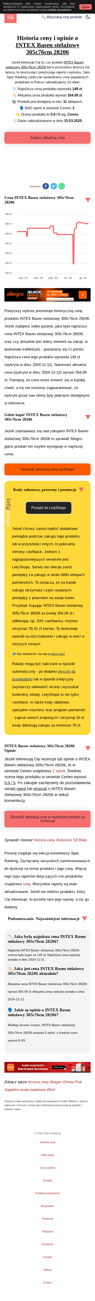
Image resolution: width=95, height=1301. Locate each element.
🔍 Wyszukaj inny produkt (61, 17)
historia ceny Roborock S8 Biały (60, 840)
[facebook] (45, 186)
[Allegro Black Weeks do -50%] (47, 295)
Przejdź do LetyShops (48, 508)
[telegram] (53, 186)
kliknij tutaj (58, 654)
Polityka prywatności (47, 1193)
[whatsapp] (61, 186)
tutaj (26, 884)
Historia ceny (47, 1142)
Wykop (48, 1269)
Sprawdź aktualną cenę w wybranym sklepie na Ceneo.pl (47, 819)
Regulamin (47, 1206)
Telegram (47, 1231)
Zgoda (85, 7)
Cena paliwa (47, 1167)
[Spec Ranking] (10, 17)
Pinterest (47, 1218)
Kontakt (47, 1180)
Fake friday (47, 1155)
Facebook (47, 1244)
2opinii (58, 771)
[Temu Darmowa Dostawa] (47, 1067)
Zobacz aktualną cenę (47, 138)
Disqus (47, 1282)
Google (47, 1257)
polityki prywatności (59, 9)
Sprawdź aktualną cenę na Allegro (47, 469)
